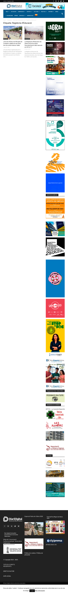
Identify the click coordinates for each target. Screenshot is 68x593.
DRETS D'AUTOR (8, 571)
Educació (6, 38)
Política (43, 11)
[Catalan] (36, 16)
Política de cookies (30, 553)
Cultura (36, 11)
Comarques (21, 11)
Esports (29, 11)
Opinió (16, 15)
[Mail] (58, 1)
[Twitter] (61, 1)
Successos (13, 11)
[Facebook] (53, 1)
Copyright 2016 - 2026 (11, 559)
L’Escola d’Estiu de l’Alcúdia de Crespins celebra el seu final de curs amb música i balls (12, 43)
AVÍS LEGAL (7, 576)
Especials (21, 15)
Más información (40, 590)
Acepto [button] (32, 590)
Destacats (27, 38)
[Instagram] (56, 1)
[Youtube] (63, 1)
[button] (62, 14)
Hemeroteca (30, 15)
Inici (7, 11)
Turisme (50, 11)
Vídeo (56, 11)
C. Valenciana (9, 15)
